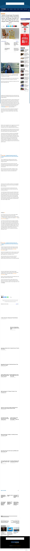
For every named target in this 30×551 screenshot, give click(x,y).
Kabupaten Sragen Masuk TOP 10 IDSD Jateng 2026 (16, 489)
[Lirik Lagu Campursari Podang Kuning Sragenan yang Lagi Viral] (22, 85)
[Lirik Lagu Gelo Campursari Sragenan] (22, 71)
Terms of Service (21, 505)
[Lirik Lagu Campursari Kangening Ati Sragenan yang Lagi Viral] (22, 89)
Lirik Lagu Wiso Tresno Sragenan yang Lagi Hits (26, 82)
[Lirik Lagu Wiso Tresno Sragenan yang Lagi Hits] (22, 82)
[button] (28, 10)
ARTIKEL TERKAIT (3, 482)
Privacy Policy (25, 505)
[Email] (16, 26)
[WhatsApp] (10, 26)
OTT (4, 203)
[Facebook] (7, 26)
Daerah (4, 12)
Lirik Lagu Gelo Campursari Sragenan (26, 70)
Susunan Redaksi (13, 505)
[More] (18, 26)
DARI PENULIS (7, 482)
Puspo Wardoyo (8, 24)
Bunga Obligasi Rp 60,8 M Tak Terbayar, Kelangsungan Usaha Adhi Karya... (26, 54)
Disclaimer (26, 506)
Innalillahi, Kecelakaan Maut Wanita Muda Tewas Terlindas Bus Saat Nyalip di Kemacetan (15, 478)
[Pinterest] (14, 26)
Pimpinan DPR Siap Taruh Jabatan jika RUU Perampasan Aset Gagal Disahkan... (26, 50)
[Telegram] (12, 26)
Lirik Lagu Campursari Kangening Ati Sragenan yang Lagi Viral (26, 89)
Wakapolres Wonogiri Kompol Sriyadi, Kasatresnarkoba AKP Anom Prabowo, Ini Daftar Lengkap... (26, 78)
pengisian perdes (6, 472)
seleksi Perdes (4, 209)
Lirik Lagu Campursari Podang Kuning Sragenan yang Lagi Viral (26, 85)
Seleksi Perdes (15, 472)
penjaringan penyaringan (10, 472)
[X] (8, 26)
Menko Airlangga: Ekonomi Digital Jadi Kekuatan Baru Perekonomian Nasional (5, 478)
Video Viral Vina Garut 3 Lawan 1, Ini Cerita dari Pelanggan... (26, 74)
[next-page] (18, 482)
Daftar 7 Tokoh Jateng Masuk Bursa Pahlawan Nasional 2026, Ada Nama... (26, 65)
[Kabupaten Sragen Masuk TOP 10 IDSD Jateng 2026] (16, 485)
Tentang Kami (17, 505)
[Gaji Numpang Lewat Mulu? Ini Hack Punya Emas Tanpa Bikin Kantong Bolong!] (22, 58)
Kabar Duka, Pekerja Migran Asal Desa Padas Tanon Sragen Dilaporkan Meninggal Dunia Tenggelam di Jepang (10, 490)
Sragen (6, 12)
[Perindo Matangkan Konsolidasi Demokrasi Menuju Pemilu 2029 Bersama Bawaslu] (22, 61)
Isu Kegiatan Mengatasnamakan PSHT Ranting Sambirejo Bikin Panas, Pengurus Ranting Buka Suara (4, 490)
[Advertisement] (15, 4)
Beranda (1, 12)
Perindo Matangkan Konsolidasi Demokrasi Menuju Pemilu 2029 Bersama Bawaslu (26, 61)
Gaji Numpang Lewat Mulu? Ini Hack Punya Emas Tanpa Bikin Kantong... (26, 58)
